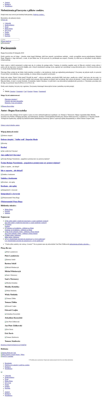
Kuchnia (7, 36)
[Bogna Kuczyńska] (7, 106)
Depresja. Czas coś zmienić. (13, 103)
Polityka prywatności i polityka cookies (17, 365)
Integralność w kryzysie (10, 194)
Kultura (7, 34)
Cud (25, 91)
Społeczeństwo (9, 25)
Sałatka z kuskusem (9, 178)
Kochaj (4, 147)
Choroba (12, 91)
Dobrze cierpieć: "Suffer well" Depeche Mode (19, 139)
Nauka (7, 32)
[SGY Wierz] (12, 354)
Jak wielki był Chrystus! (11, 155)
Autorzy (7, 2)
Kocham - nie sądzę (9, 186)
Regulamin (8, 363)
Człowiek (8, 23)
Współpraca (8, 6)
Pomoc (36, 91)
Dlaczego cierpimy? (11, 99)
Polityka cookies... (39, 14)
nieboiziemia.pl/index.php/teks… (80, 244)
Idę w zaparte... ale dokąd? (12, 170)
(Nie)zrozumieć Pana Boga (11, 202)
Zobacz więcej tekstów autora (10, 125)
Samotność (42, 91)
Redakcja (8, 4)
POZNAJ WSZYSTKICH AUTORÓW (13, 345)
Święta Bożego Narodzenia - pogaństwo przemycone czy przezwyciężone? (30, 163)
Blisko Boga (9, 28)
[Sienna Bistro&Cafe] (8, 353)
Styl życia (8, 30)
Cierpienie (19, 91)
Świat (6, 27)
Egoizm (30, 91)
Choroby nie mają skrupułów (14, 101)
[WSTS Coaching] (7, 356)
